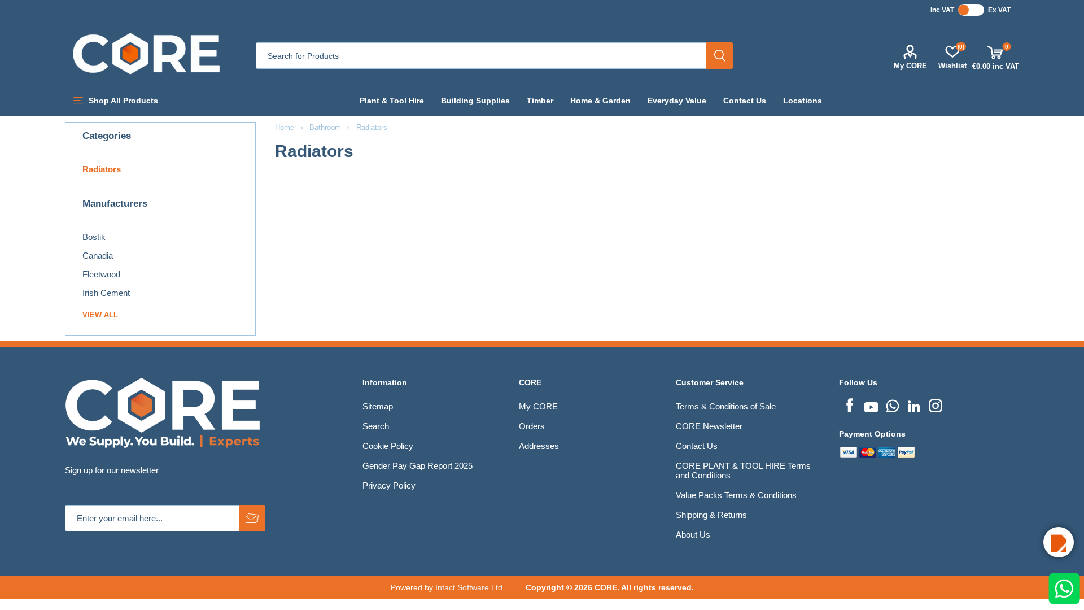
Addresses (539, 446)
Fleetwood (101, 274)
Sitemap (377, 406)
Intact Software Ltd (468, 587)
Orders (532, 426)
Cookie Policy (387, 446)
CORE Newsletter (709, 426)
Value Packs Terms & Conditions (736, 495)
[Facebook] (850, 404)
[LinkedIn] (914, 404)
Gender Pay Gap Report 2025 (417, 465)
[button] (1058, 542)
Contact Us (697, 446)
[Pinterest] (893, 404)
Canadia (97, 255)
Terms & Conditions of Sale (726, 406)
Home (284, 127)
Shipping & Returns (711, 515)
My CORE (910, 66)
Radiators (101, 169)
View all (100, 315)
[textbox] (481, 55)
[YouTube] (871, 404)
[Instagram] (935, 404)
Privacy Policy (389, 485)
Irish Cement (106, 293)
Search (719, 55)
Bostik (94, 237)
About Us (693, 534)
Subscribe (252, 518)
